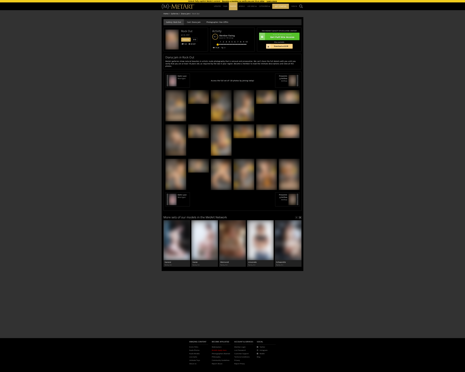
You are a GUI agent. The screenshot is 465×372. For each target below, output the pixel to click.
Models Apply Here (219, 350)
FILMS (225, 6)
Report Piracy (239, 364)
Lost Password (240, 350)
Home (165, 13)
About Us (192, 364)
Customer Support (241, 354)
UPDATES (217, 6)
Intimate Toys (194, 360)
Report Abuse (217, 364)
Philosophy (216, 357)
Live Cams (193, 357)
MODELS (242, 6)
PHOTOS (233, 6)
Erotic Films (193, 347)
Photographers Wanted (221, 354)
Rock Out (187, 31)
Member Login (240, 347)
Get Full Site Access (282, 36)
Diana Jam (185, 13)
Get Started (280, 6)
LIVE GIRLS (251, 6)
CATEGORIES (263, 6)
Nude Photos (194, 350)
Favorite (186, 39)
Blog (258, 357)
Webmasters (216, 347)
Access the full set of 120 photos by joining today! (232, 80)
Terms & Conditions (242, 357)
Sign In (294, 6)
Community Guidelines (220, 360)
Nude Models (194, 354)
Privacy (237, 360)
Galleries (175, 13)
